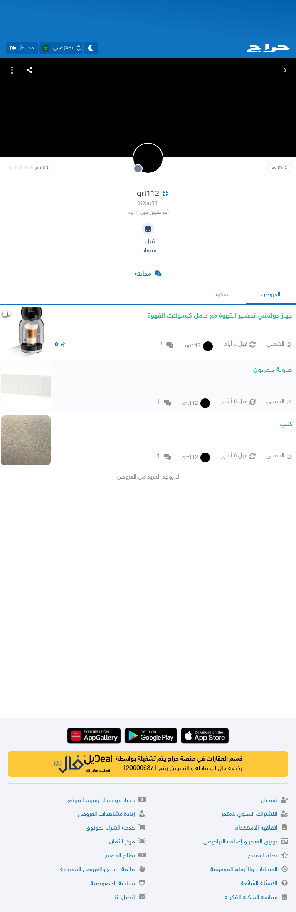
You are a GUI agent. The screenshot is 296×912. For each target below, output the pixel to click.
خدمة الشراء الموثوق (110, 828)
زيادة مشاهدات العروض (106, 814)
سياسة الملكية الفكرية (251, 897)
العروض (271, 294)
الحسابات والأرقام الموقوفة (244, 870)
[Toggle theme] (91, 48)
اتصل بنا (124, 897)
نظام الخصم (120, 856)
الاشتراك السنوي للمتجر (249, 814)
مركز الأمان (122, 842)
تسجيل (269, 800)
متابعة (280, 168)
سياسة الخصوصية (113, 883)
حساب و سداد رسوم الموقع (101, 800)
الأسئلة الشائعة (259, 883)
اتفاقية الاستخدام (256, 828)
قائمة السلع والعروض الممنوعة (97, 870)
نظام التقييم (263, 856)
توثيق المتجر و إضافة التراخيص (241, 842)
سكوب (220, 294)
